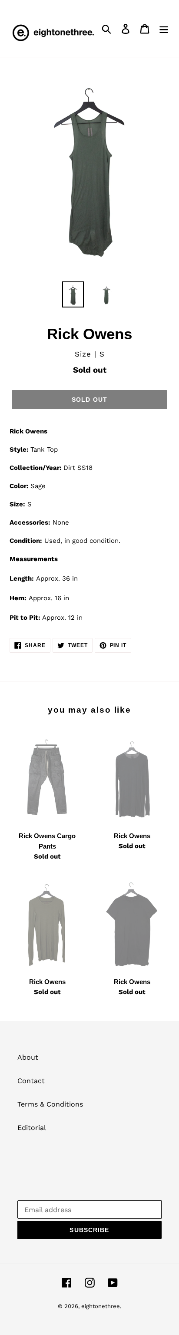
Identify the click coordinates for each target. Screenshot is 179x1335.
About (27, 1057)
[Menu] (163, 28)
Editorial (31, 1128)
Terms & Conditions (50, 1104)
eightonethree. (101, 1306)
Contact (31, 1081)
